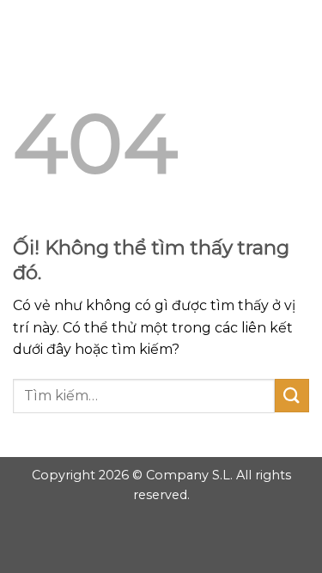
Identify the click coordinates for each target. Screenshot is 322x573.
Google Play (161, 27)
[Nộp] (292, 395)
